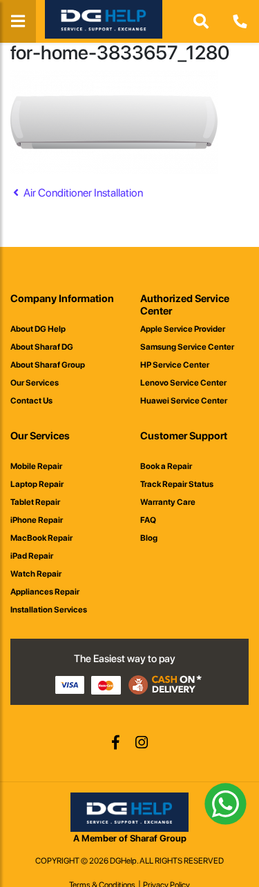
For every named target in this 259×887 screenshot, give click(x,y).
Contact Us (31, 401)
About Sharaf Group (47, 365)
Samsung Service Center (187, 347)
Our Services (34, 383)
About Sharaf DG (41, 347)
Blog (148, 538)
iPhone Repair (36, 520)
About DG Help (38, 329)
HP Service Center (174, 365)
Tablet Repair (35, 502)
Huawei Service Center (183, 401)
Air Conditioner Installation (82, 192)
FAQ (148, 520)
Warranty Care (167, 502)
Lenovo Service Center (183, 383)
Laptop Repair (37, 484)
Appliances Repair (44, 592)
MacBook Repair (41, 538)
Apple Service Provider (182, 329)
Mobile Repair (36, 466)
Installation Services (48, 610)
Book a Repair (166, 466)
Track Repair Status (176, 484)
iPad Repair (31, 556)
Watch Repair (35, 574)
